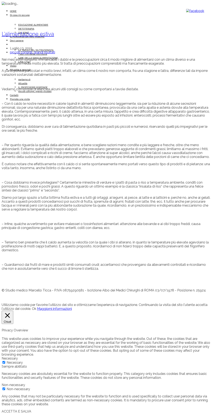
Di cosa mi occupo (20, 15)
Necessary (15, 362)
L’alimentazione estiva (28, 34)
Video (13, 66)
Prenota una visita (20, 99)
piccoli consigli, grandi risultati (35, 91)
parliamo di (24, 79)
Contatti (14, 95)
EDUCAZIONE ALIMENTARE (33, 25)
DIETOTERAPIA (26, 29)
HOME (13, 11)
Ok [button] (34, 309)
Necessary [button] (10, 358)
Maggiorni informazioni (54, 309)
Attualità (22, 83)
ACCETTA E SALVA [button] (16, 411)
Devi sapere (17, 40)
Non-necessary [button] (13, 385)
